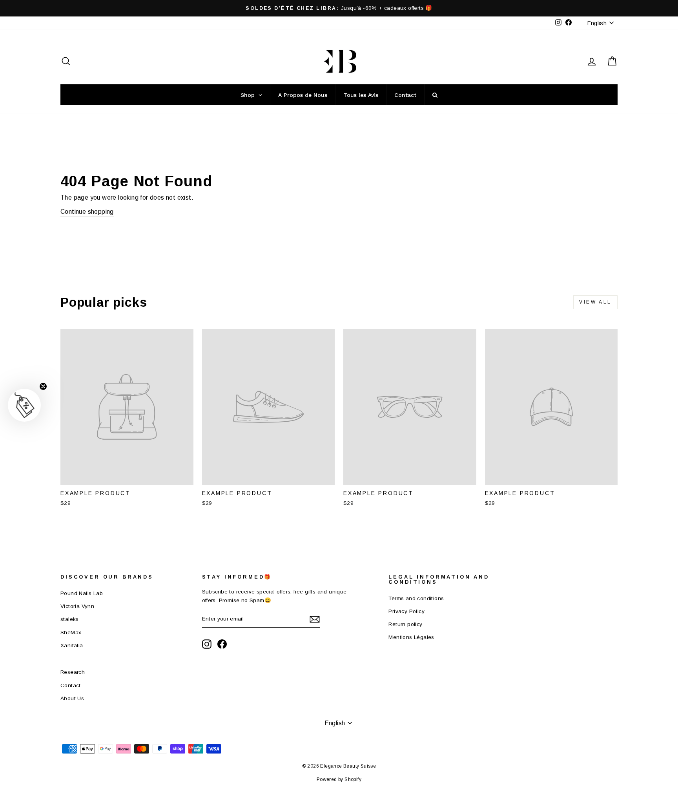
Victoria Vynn (77, 606)
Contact (70, 685)
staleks (69, 619)
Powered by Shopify (339, 779)
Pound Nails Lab (81, 593)
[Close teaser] (43, 386)
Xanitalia (71, 645)
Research (72, 672)
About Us (72, 698)
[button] (24, 405)
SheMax (70, 632)
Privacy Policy (406, 611)
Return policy (405, 624)
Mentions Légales (411, 637)
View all (595, 302)
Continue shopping (87, 211)
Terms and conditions (416, 598)
